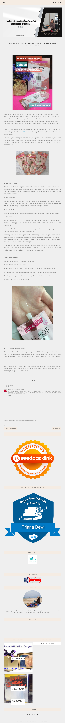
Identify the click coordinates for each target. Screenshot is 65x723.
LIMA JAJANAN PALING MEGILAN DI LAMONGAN (18, 689)
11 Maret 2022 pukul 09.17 (18, 389)
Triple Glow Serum (25, 132)
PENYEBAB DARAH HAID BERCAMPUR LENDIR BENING (18, 702)
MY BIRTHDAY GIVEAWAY (18, 658)
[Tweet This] (32, 380)
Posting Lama (56, 428)
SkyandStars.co (43, 721)
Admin (9, 389)
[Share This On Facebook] (30, 380)
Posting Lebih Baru (10, 428)
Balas (9, 395)
